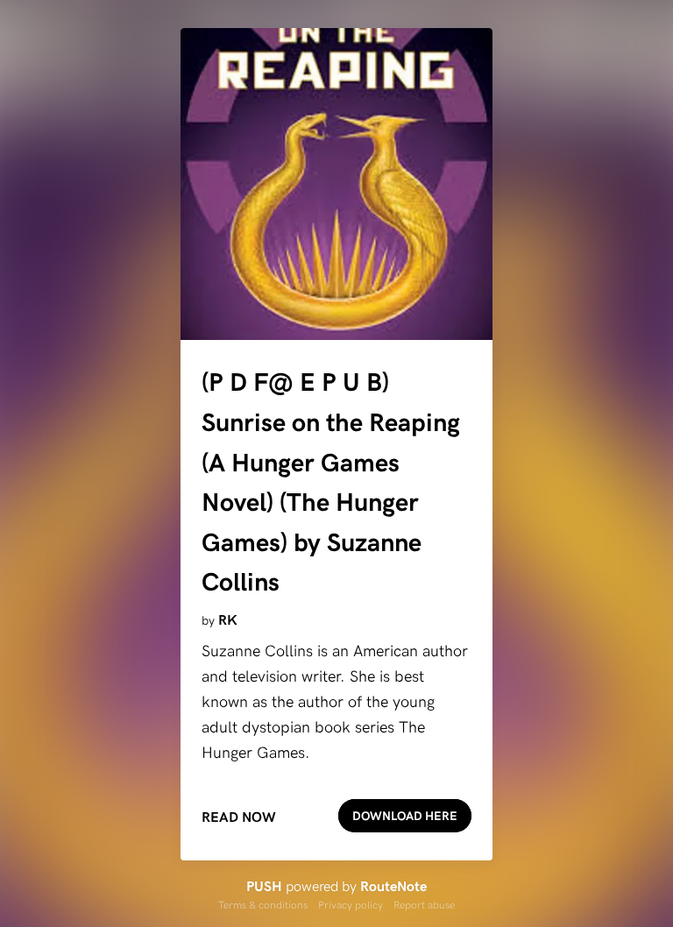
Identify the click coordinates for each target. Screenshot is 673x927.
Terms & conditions (263, 904)
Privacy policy (350, 904)
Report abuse (424, 904)
